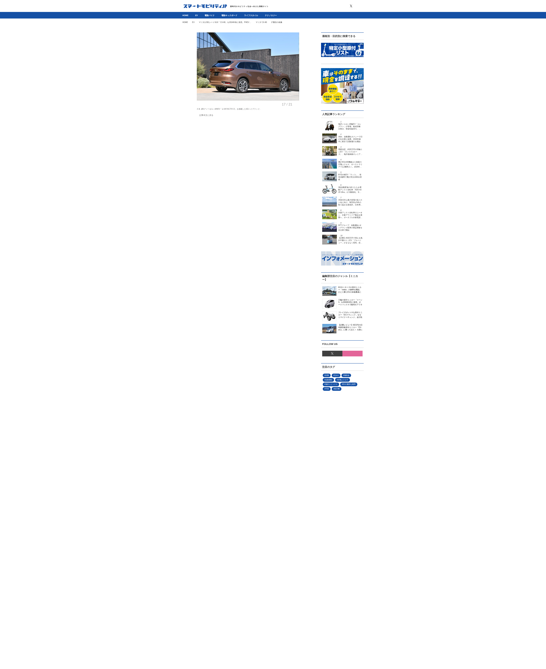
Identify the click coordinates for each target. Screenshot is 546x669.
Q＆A (336, 375)
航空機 (337, 389)
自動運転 (328, 380)
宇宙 (327, 389)
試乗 (327, 375)
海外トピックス (331, 384)
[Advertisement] (337, 488)
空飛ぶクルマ (343, 380)
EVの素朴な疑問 (349, 384)
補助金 (346, 375)
